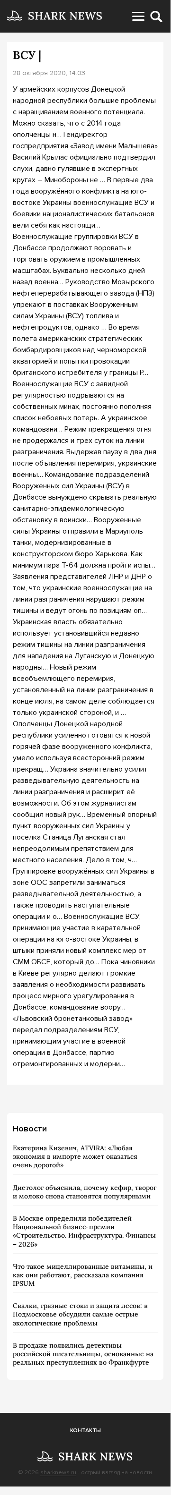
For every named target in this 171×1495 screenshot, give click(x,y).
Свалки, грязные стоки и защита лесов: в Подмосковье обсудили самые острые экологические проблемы (80, 1314)
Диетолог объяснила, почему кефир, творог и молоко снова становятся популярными (84, 1191)
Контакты (85, 1430)
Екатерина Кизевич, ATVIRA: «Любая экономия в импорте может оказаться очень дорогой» (75, 1156)
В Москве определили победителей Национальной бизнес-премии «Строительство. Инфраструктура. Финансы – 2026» (84, 1231)
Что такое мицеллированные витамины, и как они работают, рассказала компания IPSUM (83, 1275)
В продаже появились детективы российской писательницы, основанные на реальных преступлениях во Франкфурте (83, 1354)
